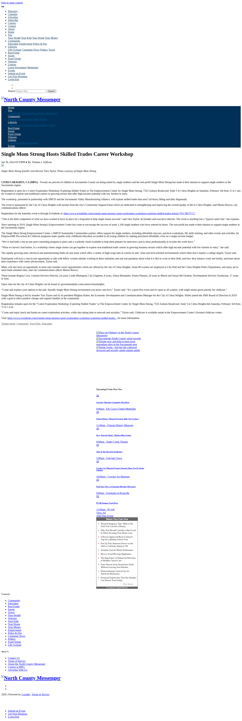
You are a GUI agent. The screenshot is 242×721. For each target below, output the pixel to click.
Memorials (32, 67)
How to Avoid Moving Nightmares (116, 554)
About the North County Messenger (26, 664)
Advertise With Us (17, 670)
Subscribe (13, 20)
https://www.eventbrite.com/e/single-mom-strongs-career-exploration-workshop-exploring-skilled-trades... (62, 318)
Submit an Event (16, 73)
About (11, 29)
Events (11, 70)
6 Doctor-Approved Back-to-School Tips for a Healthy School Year (117, 538)
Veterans (12, 61)
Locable (26, 694)
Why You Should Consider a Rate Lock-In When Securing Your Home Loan (118, 531)
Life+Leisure (14, 49)
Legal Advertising (17, 67)
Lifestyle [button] (12, 46)
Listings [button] (12, 64)
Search (11, 91)
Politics (44, 49)
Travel (51, 49)
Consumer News (31, 49)
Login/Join (13, 79)
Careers (12, 23)
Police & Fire (40, 43)
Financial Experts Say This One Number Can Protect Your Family (118, 579)
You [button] (10, 35)
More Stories (128, 584)
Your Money (51, 38)
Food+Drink (14, 58)
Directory (13, 11)
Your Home (38, 38)
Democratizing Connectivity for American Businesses (115, 572)
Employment (25, 43)
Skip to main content (12, 2)
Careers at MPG (16, 667)
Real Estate (14, 52)
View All (101, 512)
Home (11, 32)
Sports (11, 55)
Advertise (13, 17)
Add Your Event (104, 515)
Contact (12, 26)
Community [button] (14, 40)
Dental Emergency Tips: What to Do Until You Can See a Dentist (117, 525)
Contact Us (14, 658)
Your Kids (26, 38)
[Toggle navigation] (2, 6)
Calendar (12, 14)
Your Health (14, 38)
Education (13, 43)
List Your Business (17, 76)
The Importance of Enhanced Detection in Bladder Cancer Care (118, 559)
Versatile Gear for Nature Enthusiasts (117, 550)
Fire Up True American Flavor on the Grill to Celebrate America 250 (117, 544)
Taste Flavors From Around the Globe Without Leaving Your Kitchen (117, 565)
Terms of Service (17, 661)
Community (22, 323)
